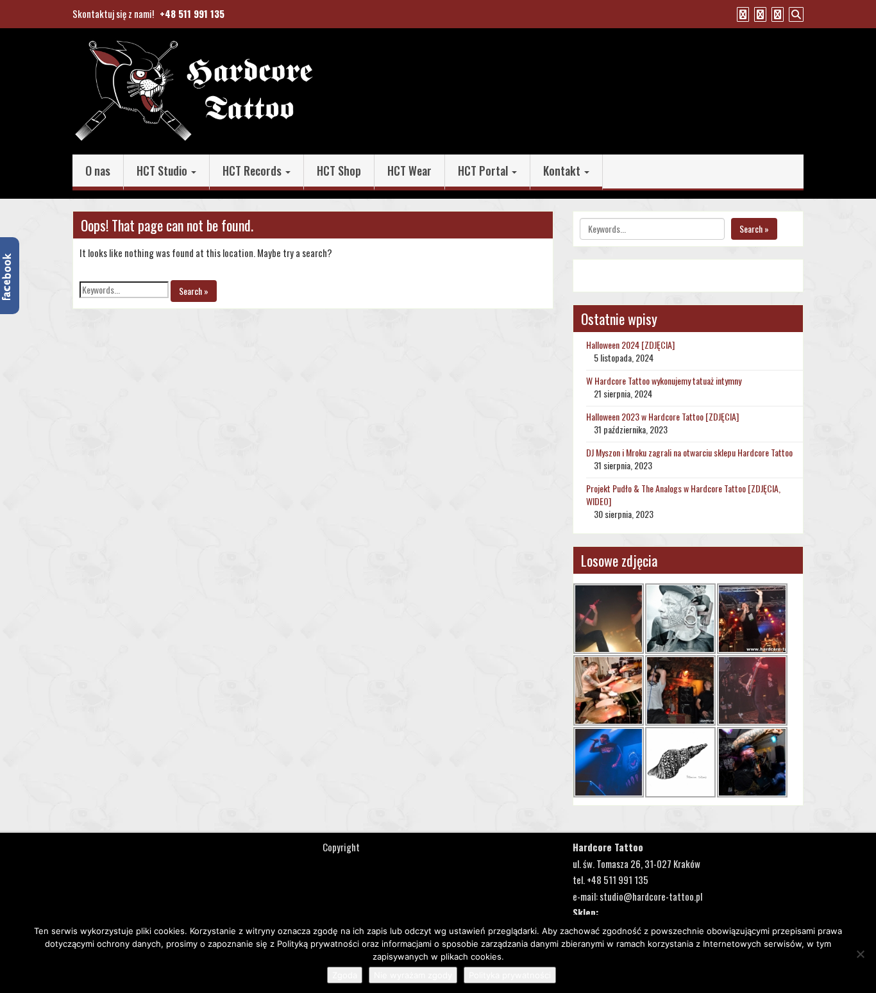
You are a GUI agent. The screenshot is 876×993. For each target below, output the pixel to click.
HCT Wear (409, 170)
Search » (193, 290)
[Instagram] (776, 13)
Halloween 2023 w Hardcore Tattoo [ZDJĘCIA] (662, 416)
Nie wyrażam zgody (413, 975)
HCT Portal (484, 170)
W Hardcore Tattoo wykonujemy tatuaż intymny (663, 380)
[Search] (795, 13)
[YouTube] (758, 13)
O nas (97, 170)
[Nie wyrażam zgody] (860, 953)
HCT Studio (163, 170)
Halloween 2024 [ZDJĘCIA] (630, 344)
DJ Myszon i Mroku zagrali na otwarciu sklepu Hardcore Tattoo (689, 452)
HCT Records (253, 170)
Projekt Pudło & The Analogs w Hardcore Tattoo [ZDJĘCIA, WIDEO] (683, 494)
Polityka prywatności (510, 975)
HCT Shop (339, 170)
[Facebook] (741, 13)
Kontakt (563, 170)
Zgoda (344, 975)
